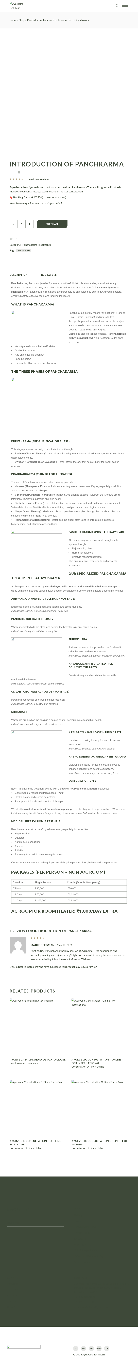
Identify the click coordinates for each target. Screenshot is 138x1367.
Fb (91, 1348)
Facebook (12, 1289)
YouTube (12, 1295)
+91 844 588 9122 (84, 1297)
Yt (106, 1348)
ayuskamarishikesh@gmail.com (91, 1307)
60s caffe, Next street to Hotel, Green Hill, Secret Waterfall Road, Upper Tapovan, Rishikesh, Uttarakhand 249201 (101, 1287)
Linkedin (11, 1307)
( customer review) (38, 179)
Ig (76, 1348)
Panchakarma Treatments (36, 244)
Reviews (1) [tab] (49, 274)
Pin (99, 1348)
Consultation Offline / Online (88, 1066)
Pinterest (12, 1301)
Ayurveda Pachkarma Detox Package (38, 1059)
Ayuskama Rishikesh (93, 1354)
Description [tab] (18, 274)
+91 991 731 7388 (84, 1301)
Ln (83, 1348)
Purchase (52, 224)
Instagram (12, 1283)
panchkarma (23, 251)
